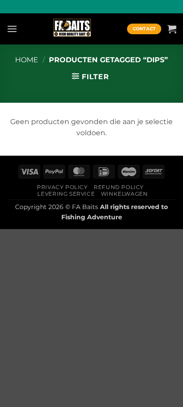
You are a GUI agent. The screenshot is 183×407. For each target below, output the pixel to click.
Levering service (66, 193)
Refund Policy (119, 187)
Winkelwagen (124, 193)
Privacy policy (62, 187)
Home (26, 60)
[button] (12, 29)
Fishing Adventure (91, 217)
